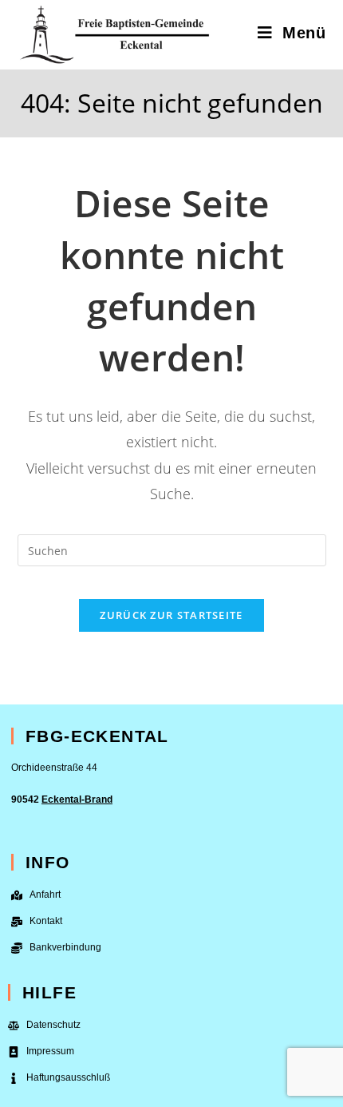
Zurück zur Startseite (171, 615)
